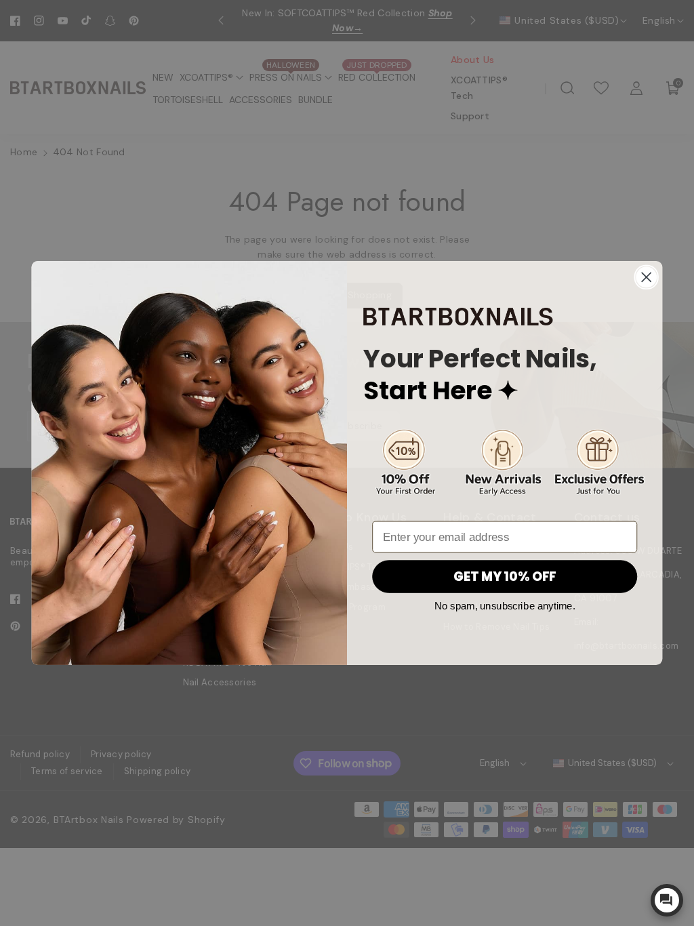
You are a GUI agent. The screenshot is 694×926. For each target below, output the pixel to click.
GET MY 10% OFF (504, 577)
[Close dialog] (646, 277)
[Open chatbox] (667, 900)
